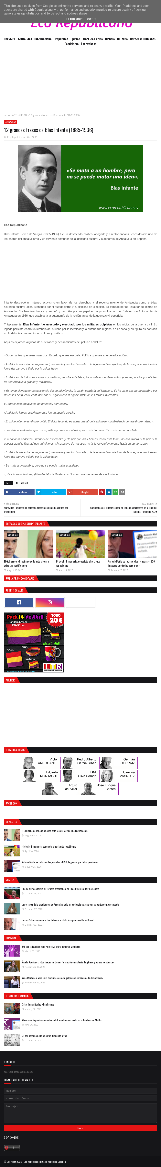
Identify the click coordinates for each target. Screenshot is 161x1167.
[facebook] (19, 602)
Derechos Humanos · (143, 38)
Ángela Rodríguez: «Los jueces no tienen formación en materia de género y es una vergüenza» (68, 962)
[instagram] (50, 602)
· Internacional (43, 38)
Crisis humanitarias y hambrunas (38, 1004)
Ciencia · (111, 38)
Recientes (11, 822)
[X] (80, 602)
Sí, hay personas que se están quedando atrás (44, 1036)
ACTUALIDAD (19, 115)
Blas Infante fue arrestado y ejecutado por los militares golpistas (67, 324)
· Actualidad (24, 38)
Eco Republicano (16, 137)
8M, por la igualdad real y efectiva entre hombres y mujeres (51, 947)
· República (61, 38)
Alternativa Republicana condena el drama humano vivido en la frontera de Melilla (62, 1020)
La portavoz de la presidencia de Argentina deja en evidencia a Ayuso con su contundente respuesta (70, 904)
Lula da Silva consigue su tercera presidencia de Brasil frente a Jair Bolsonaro (60, 889)
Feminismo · (73, 43)
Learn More (74, 19)
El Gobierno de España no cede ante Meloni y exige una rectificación (26, 563)
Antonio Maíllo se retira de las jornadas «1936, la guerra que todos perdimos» (131, 563)
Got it (91, 19)
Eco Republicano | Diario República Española (45, 1161)
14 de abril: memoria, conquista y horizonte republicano (49, 846)
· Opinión (75, 38)
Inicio (7, 115)
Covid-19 (10, 38)
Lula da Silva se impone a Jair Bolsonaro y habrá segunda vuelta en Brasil (57, 920)
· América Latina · (93, 38)
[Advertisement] (80, 81)
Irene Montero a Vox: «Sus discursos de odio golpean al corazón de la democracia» (62, 978)
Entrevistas (89, 43)
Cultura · (123, 38)
